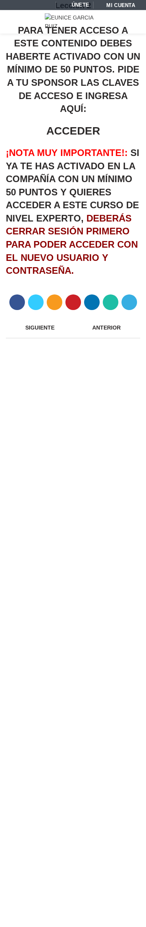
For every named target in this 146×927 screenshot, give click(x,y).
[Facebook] (15, 5)
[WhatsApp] (48, 5)
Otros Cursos (30, 662)
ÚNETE (81, 5)
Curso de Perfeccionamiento (49, 651)
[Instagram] (31, 5)
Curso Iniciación (33, 628)
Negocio (24, 708)
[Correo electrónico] (23, 5)
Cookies (50, 916)
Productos (26, 697)
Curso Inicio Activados (41, 639)
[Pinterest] (73, 302)
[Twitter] (36, 302)
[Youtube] (39, 5)
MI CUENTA (120, 5)
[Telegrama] (129, 302)
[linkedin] (92, 302)
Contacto (77, 916)
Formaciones (30, 674)
